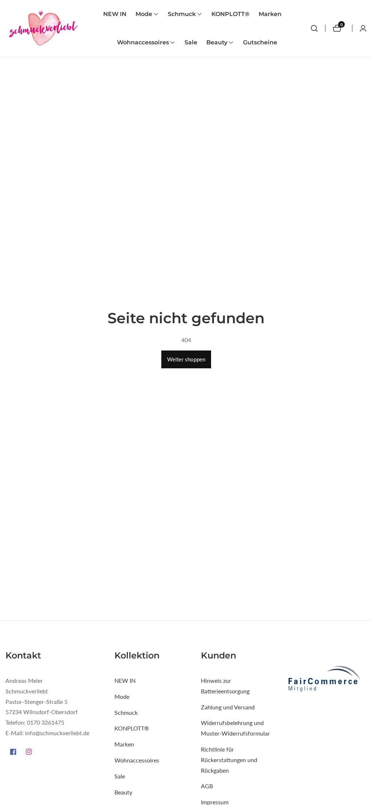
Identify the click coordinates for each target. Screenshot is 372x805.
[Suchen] (314, 28)
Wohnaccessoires (136, 760)
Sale (191, 42)
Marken (270, 14)
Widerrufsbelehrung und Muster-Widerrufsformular (235, 728)
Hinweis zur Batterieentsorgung (225, 685)
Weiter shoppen (186, 359)
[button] (144, 14)
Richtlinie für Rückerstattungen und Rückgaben (229, 760)
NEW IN (114, 14)
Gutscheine (260, 42)
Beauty (123, 792)
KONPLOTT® (230, 14)
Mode (121, 696)
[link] (327, 679)
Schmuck (126, 712)
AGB (207, 785)
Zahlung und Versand (228, 707)
